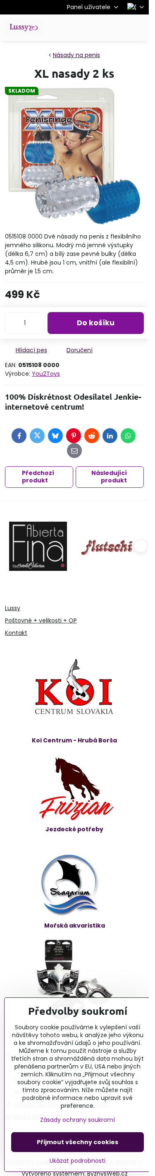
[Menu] (139, 27)
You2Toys (46, 374)
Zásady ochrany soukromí (77, 1120)
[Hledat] (99, 27)
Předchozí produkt (38, 476)
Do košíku (95, 323)
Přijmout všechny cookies (77, 1142)
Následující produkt (109, 476)
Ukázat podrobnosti (77, 1161)
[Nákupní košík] (119, 27)
